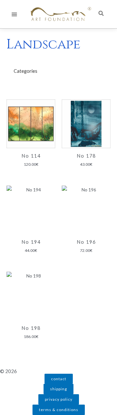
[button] (14, 14)
